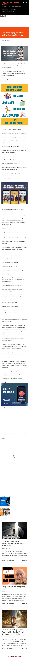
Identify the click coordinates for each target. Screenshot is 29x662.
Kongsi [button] (24, 434)
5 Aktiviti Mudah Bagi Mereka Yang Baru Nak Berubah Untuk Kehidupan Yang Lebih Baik (13, 632)
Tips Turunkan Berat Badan (11, 3)
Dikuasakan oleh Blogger (15, 656)
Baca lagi (24, 560)
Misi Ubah (4, 382)
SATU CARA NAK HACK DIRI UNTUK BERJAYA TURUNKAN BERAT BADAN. (13, 543)
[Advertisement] (14, 484)
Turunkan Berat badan (11, 434)
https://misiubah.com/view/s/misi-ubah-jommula (13, 407)
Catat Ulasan (10, 560)
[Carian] (23, 2)
